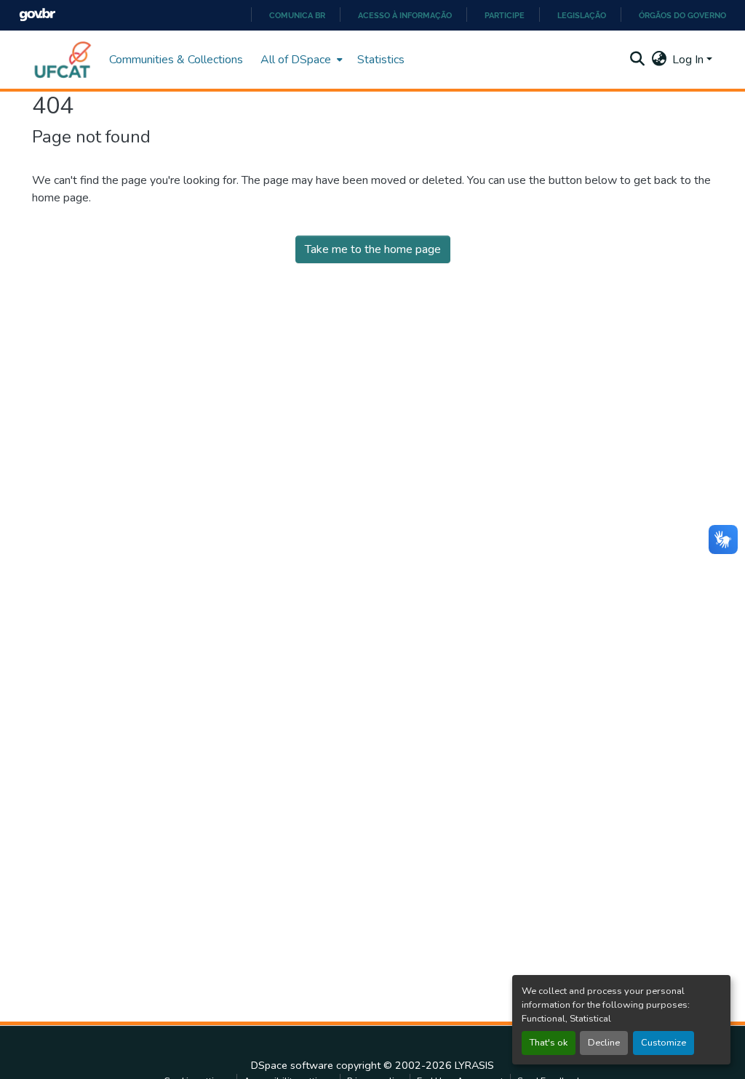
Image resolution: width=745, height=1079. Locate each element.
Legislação (581, 15)
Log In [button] (689, 60)
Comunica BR (297, 15)
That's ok (548, 1042)
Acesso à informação (405, 15)
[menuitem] (300, 60)
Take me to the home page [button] (373, 249)
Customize (663, 1042)
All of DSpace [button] (295, 60)
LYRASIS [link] (474, 1065)
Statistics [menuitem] (381, 60)
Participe (505, 15)
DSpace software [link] (292, 1065)
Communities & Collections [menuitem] (176, 60)
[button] (63, 60)
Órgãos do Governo (682, 15)
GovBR (37, 15)
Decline (604, 1042)
